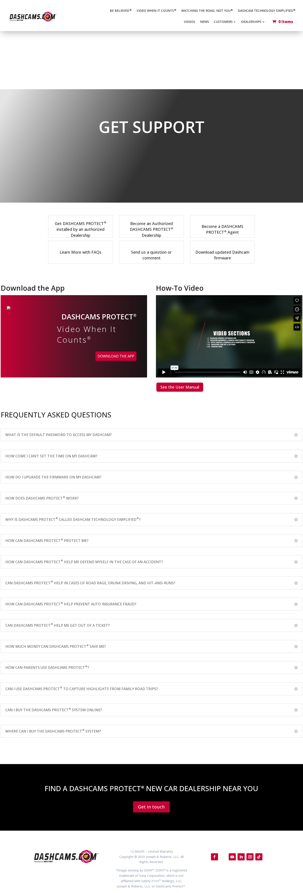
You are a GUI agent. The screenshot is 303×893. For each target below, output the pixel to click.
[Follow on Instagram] (250, 856)
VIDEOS (189, 22)
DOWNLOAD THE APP (116, 356)
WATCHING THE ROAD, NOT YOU (207, 10)
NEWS (204, 22)
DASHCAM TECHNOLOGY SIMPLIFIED (266, 10)
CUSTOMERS (223, 22)
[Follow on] (223, 856)
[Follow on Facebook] (214, 856)
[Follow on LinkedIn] (241, 856)
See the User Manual (179, 387)
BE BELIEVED (121, 10)
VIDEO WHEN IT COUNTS (156, 10)
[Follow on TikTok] (258, 856)
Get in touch (151, 807)
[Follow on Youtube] (232, 856)
